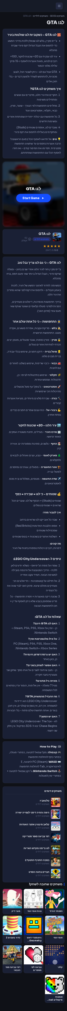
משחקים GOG (57, 15)
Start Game (31, 198)
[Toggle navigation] (59, 6)
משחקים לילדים (40, 15)
